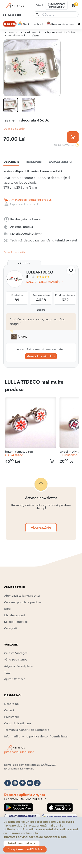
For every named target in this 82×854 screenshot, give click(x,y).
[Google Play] (18, 807)
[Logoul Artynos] (14, 5)
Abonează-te (41, 527)
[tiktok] (37, 783)
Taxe (7, 672)
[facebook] (7, 783)
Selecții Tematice (16, 622)
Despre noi (11, 704)
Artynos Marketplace (18, 666)
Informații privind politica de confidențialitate (36, 736)
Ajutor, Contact (14, 679)
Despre (41, 309)
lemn (39, 233)
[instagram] (15, 783)
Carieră (9, 710)
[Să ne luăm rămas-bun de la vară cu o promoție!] (10, 23)
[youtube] (30, 783)
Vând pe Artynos (15, 659)
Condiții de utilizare (17, 723)
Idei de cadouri (14, 615)
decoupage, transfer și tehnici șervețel (50, 240)
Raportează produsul (24, 204)
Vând (39, 5)
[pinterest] (22, 783)
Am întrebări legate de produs (30, 199)
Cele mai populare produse (23, 602)
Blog (7, 608)
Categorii (10, 628)
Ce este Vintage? (15, 653)
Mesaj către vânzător (41, 356)
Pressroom (11, 717)
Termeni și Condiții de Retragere (26, 730)
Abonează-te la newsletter (22, 595)
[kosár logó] (73, 5)
